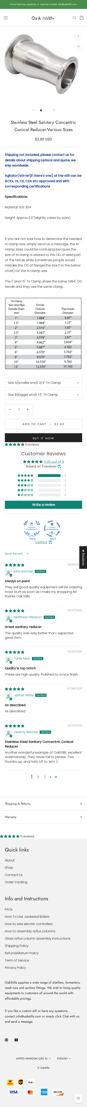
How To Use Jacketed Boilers (27, 916)
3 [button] (45, 777)
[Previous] (33, 110)
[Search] (74, 17)
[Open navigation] (6, 17)
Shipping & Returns (17, 803)
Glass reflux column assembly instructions (37, 938)
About (10, 860)
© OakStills (43, 1068)
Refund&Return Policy (22, 953)
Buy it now (43, 438)
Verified (41, 542)
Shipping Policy (17, 945)
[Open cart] (81, 18)
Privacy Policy (15, 967)
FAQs (9, 909)
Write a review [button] (43, 504)
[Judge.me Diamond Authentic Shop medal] (32, 529)
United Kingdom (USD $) (31, 1058)
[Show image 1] (41, 110)
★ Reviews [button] (83, 557)
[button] (15, 444)
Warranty (10, 817)
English (62, 1058)
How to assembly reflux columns (30, 931)
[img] (14, 565)
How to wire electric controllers (29, 924)
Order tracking (16, 882)
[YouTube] (16, 1040)
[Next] (53, 110)
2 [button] (38, 777)
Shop (9, 867)
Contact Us (14, 875)
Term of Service (17, 960)
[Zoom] (78, 36)
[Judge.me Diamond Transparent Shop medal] (52, 529)
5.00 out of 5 (54, 461)
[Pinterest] (6, 1040)
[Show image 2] (46, 110)
